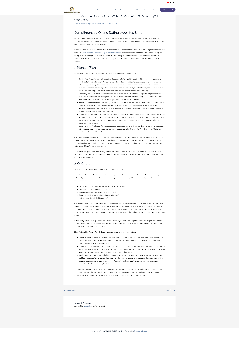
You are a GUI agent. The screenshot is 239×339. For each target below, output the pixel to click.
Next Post (170, 290)
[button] (168, 10)
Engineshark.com (140, 331)
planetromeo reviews (97, 24)
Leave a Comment (81, 24)
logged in (87, 306)
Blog (145, 10)
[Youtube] (168, 2)
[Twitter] (171, 2)
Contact (153, 10)
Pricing (130, 10)
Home (86, 10)
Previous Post (70, 290)
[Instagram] (173, 2)
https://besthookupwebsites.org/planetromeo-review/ (102, 53)
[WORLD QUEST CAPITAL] (71, 10)
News (138, 10)
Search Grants (120, 10)
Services (107, 10)
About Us (95, 10)
